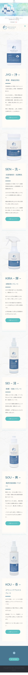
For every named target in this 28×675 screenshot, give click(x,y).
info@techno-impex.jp (14, 19)
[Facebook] (14, 653)
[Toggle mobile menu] (25, 26)
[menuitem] (14, 22)
